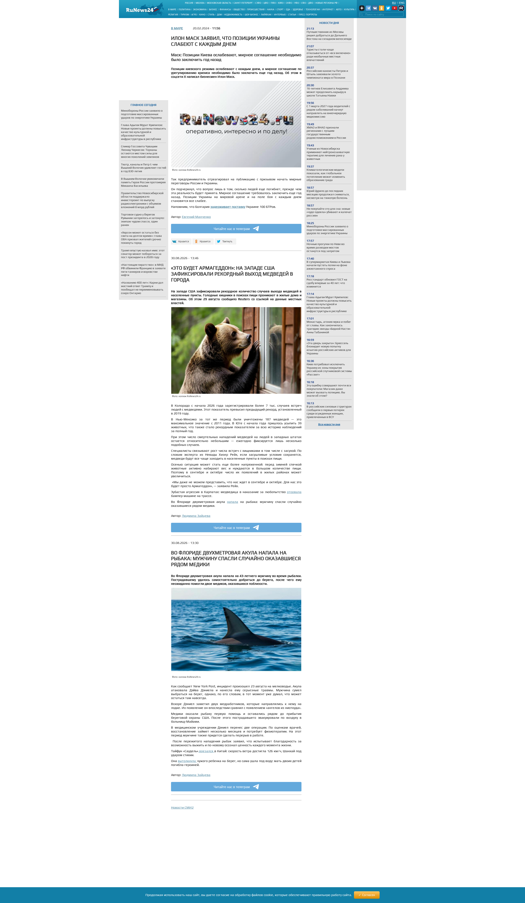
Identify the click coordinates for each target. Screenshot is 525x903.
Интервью (280, 14)
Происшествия (256, 9)
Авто (338, 9)
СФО (303, 3)
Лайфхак (266, 14)
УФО (296, 3)
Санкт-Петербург (243, 3)
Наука (270, 9)
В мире (172, 9)
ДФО (310, 3)
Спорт (280, 9)
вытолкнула (187, 761)
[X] (225, 239)
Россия (189, 3)
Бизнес (213, 9)
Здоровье (297, 9)
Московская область (219, 3)
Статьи (292, 14)
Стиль (211, 14)
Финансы (225, 9)
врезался (206, 751)
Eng (401, 2)
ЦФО (266, 3)
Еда (288, 9)
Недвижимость (233, 14)
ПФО (273, 3)
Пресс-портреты (308, 14)
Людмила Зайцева (196, 516)
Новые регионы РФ (326, 3)
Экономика (200, 9)
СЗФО (258, 3)
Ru (394, 2)
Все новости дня (329, 424)
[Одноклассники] (203, 239)
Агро (194, 14)
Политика (185, 9)
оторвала (294, 492)
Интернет (327, 9)
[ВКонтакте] (181, 239)
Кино (202, 14)
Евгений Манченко (196, 217)
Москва (200, 3)
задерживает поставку (227, 207)
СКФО (289, 3)
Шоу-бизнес (251, 14)
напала (232, 502)
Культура (349, 9)
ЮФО (280, 3)
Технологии (313, 9)
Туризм (184, 14)
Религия (173, 14)
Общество (239, 9)
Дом (219, 14)
